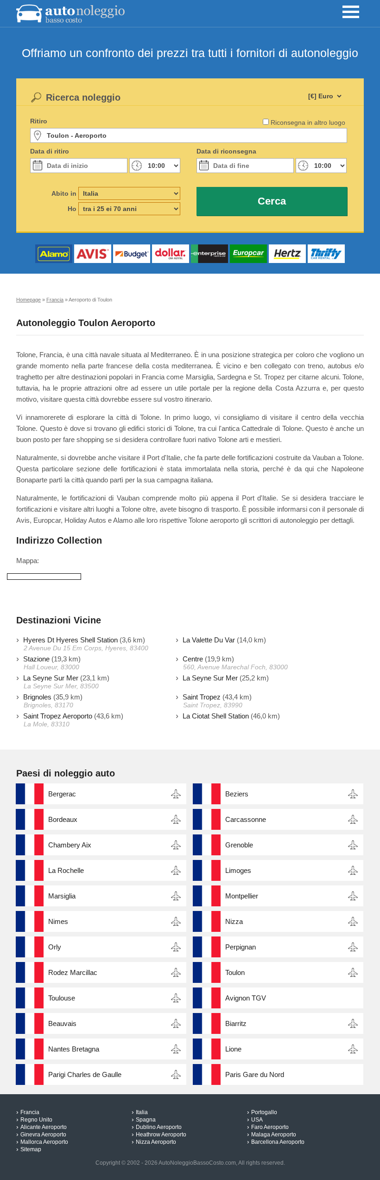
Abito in (63, 193)
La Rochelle (66, 870)
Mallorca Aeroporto (44, 1142)
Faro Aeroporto (270, 1127)
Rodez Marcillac (72, 972)
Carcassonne (245, 819)
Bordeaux (62, 819)
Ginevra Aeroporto (43, 1134)
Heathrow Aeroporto (161, 1134)
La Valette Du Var (209, 640)
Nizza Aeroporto (156, 1142)
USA (257, 1119)
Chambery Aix (69, 845)
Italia (142, 1112)
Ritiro (38, 121)
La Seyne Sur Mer (50, 678)
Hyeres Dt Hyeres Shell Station (70, 640)
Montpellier (241, 896)
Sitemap (30, 1149)
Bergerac (62, 794)
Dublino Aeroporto (159, 1127)
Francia (29, 1112)
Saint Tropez (202, 697)
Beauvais (62, 1023)
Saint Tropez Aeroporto (57, 716)
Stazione (36, 659)
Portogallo (264, 1112)
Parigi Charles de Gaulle (84, 1074)
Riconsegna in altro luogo (308, 122)
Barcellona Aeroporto (277, 1142)
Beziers (236, 794)
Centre (193, 659)
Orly (54, 947)
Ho (72, 208)
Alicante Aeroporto (43, 1127)
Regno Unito (36, 1119)
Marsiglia (62, 896)
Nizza (234, 921)
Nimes (58, 921)
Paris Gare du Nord (254, 1074)
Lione (233, 1049)
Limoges (238, 870)
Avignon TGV (245, 998)
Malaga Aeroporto (273, 1134)
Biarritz (236, 1023)
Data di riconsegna (226, 151)
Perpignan (240, 947)
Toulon (235, 972)
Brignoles (37, 697)
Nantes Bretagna (73, 1049)
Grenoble (239, 845)
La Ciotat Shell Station (216, 716)
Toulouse (61, 998)
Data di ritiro (49, 151)
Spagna (146, 1119)
